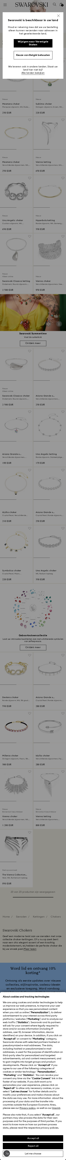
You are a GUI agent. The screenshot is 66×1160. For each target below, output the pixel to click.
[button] (58, 15)
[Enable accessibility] (7, 1153)
